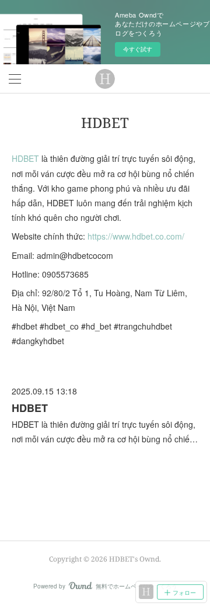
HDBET (25, 158)
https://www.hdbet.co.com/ (136, 236)
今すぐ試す (137, 49)
